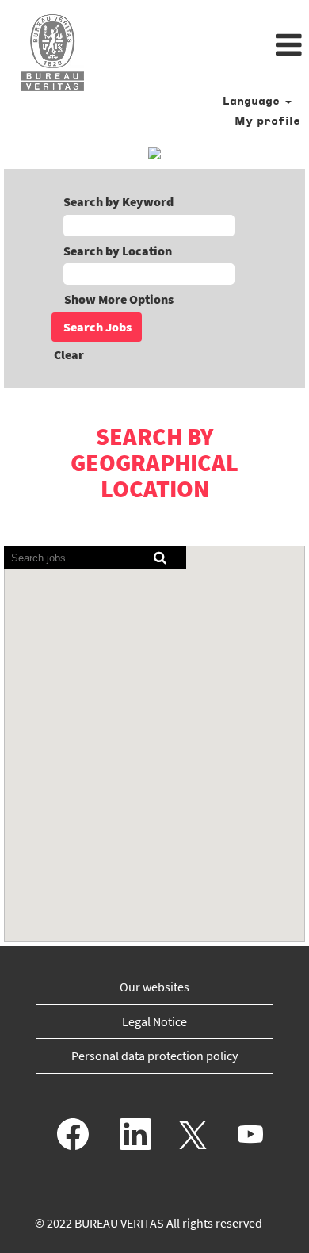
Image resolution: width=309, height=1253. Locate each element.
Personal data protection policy (154, 1055)
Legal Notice (154, 1021)
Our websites (154, 986)
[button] (206, 46)
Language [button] (253, 102)
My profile (267, 122)
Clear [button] (69, 354)
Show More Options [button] (119, 299)
